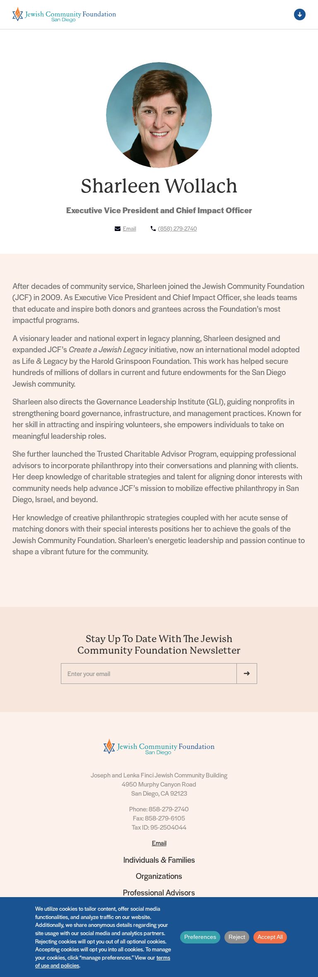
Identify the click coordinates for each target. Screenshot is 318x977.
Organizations (159, 875)
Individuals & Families (159, 859)
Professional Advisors (159, 892)
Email (159, 842)
